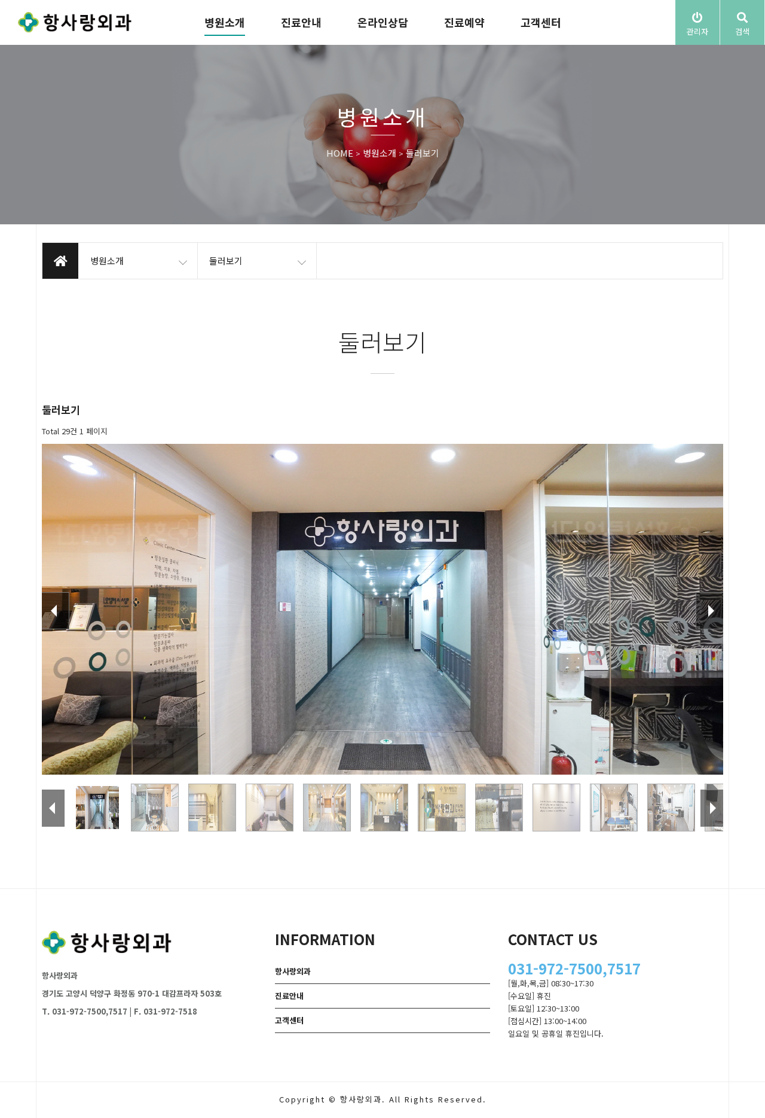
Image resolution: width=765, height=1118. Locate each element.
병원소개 (224, 22)
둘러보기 (422, 153)
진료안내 (301, 22)
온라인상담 (382, 22)
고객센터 (541, 22)
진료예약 (464, 22)
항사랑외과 (293, 971)
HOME (339, 153)
